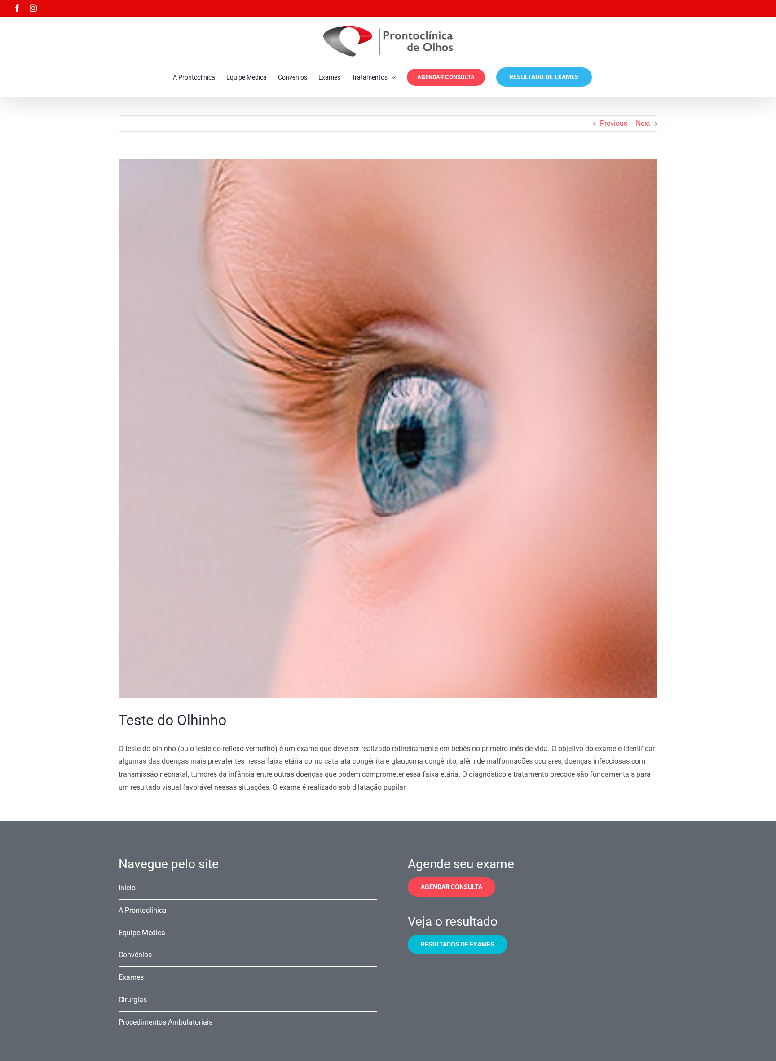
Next (643, 123)
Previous (613, 123)
